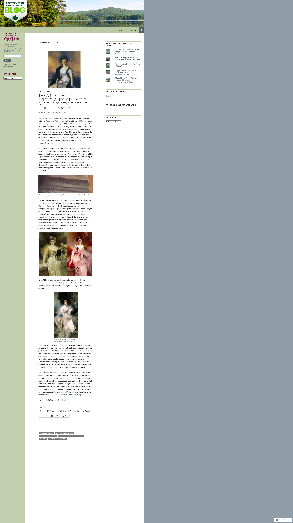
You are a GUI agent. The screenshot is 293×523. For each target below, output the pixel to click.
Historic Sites (44, 91)
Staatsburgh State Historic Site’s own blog (64, 394)
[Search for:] (123, 96)
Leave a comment (61, 112)
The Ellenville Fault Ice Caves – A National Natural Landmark (127, 58)
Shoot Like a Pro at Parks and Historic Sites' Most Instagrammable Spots (127, 80)
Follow (7, 60)
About (122, 30)
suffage (43, 438)
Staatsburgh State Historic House (71, 436)
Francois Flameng (46, 433)
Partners (132, 30)
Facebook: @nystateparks (121, 105)
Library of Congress (46, 206)
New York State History (64, 433)
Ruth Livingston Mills (48, 436)
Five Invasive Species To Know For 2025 (127, 65)
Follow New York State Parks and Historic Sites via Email (11, 37)
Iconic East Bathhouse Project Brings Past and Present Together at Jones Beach (127, 51)
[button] (52, 254)
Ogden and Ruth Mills (54, 121)
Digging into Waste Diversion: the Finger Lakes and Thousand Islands (127, 72)
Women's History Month (57, 438)
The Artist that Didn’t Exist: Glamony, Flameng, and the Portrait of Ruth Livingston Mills (64, 101)
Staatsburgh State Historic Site (50, 118)
